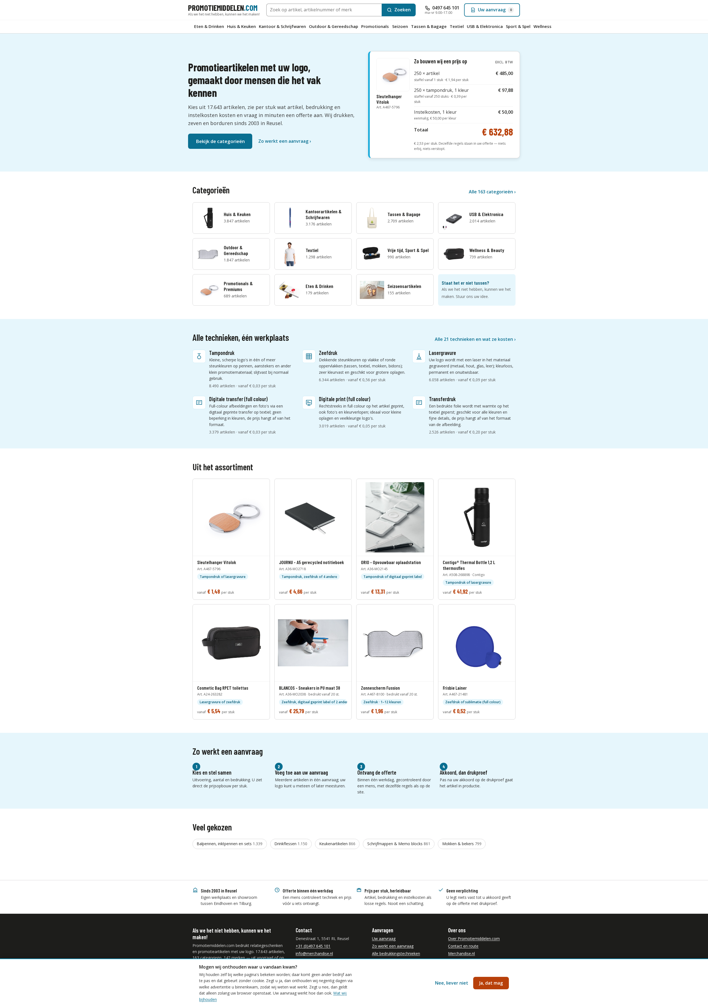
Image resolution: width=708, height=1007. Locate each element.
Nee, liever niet (451, 983)
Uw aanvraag (383, 938)
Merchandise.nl (461, 953)
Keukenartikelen (337, 843)
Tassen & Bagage (429, 26)
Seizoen (400, 26)
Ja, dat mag (491, 983)
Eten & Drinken (209, 26)
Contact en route (463, 946)
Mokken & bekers (461, 843)
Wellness (542, 26)
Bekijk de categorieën (220, 141)
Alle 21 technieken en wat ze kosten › (475, 339)
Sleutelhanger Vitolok (389, 102)
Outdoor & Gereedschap (333, 26)
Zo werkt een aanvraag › (284, 141)
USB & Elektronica (485, 26)
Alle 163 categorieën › (492, 192)
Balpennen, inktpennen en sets (229, 843)
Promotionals (375, 26)
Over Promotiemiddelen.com (474, 938)
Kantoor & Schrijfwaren (282, 26)
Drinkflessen (290, 843)
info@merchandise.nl (314, 953)
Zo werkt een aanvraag (392, 946)
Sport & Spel (518, 26)
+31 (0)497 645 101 (313, 946)
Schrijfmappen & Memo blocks (398, 843)
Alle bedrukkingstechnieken (396, 953)
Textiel (457, 26)
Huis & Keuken (241, 26)
